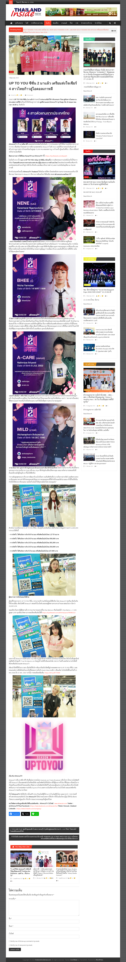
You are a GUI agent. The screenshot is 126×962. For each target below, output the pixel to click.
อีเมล (11, 924)
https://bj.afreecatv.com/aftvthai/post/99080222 (59, 611)
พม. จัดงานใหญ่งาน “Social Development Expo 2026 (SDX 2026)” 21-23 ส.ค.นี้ (49, 30)
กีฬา (71, 23)
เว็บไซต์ (11, 932)
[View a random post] (115, 23)
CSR (77, 23)
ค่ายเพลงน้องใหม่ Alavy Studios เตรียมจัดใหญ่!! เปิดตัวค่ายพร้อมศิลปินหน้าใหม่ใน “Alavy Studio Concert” (66, 870)
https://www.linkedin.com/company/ (29, 807)
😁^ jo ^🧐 (27, 877)
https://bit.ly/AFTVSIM (52, 671)
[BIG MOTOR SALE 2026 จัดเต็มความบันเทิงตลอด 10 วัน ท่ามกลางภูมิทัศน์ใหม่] (99, 165)
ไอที (27, 23)
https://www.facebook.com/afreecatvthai (44, 804)
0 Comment (30, 93)
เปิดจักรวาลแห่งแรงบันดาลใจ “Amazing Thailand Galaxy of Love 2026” (104, 134)
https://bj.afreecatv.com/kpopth (56, 154)
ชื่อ (10, 917)
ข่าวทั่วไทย (98, 23)
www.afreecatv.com (61, 802)
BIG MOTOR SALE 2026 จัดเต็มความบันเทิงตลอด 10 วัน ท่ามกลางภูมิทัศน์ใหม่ (99, 181)
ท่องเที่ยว (55, 23)
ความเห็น (12, 897)
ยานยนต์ (64, 23)
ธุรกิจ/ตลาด (19, 23)
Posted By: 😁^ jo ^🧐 (16, 93)
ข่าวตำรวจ (87, 388)
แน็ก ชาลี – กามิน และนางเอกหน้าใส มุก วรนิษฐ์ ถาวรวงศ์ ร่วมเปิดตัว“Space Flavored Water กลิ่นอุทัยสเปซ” (43, 870)
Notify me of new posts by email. (22, 944)
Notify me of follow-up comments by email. (25, 939)
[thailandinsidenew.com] (11, 23)
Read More (87, 89)
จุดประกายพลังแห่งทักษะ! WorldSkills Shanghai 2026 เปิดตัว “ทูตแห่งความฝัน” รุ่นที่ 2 (105, 347)
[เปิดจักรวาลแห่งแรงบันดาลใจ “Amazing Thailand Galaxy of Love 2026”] (89, 133)
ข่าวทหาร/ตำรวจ (86, 23)
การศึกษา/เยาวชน (37, 23)
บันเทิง (48, 23)
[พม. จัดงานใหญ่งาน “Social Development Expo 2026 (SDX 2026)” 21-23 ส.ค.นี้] (99, 273)
